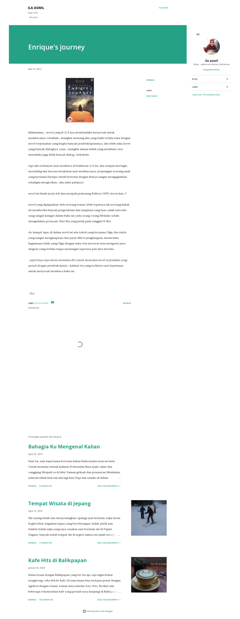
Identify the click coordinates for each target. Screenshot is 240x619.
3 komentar (45, 486)
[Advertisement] (75, 400)
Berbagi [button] (150, 80)
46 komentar (46, 599)
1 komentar (45, 542)
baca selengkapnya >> (109, 486)
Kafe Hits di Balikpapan (57, 560)
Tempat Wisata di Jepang (59, 503)
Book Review (152, 96)
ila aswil (36, 7)
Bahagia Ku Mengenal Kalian (64, 446)
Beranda (33, 17)
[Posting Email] (52, 303)
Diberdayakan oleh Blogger (99, 611)
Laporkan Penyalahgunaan (206, 94)
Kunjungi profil (211, 69)
